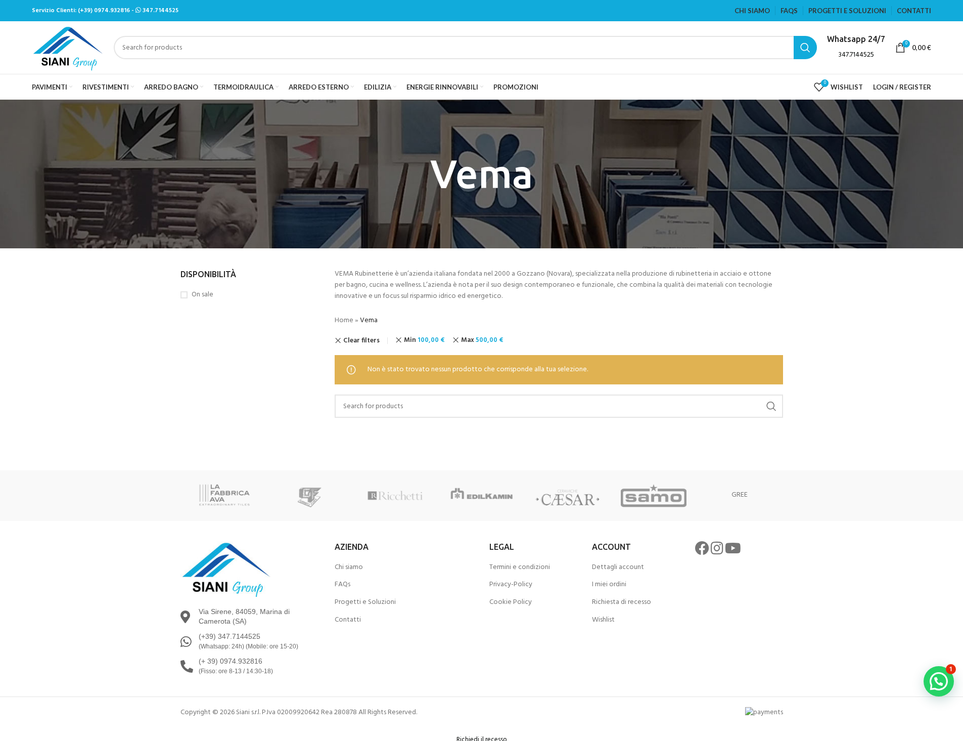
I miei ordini (609, 585)
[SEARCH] (771, 406)
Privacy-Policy (510, 585)
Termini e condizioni (519, 567)
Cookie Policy (510, 602)
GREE (739, 495)
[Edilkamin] (481, 495)
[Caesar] (568, 495)
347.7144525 (160, 11)
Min (424, 340)
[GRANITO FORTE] (309, 495)
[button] (939, 681)
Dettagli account (618, 567)
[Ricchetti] (395, 495)
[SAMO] (654, 495)
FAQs (342, 585)
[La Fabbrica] (223, 495)
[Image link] (225, 569)
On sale (202, 295)
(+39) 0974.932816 (104, 11)
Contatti (348, 620)
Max (482, 340)
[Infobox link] (856, 47)
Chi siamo (349, 567)
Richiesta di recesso (621, 602)
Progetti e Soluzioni (365, 602)
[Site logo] (68, 48)
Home (344, 320)
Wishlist (603, 620)
